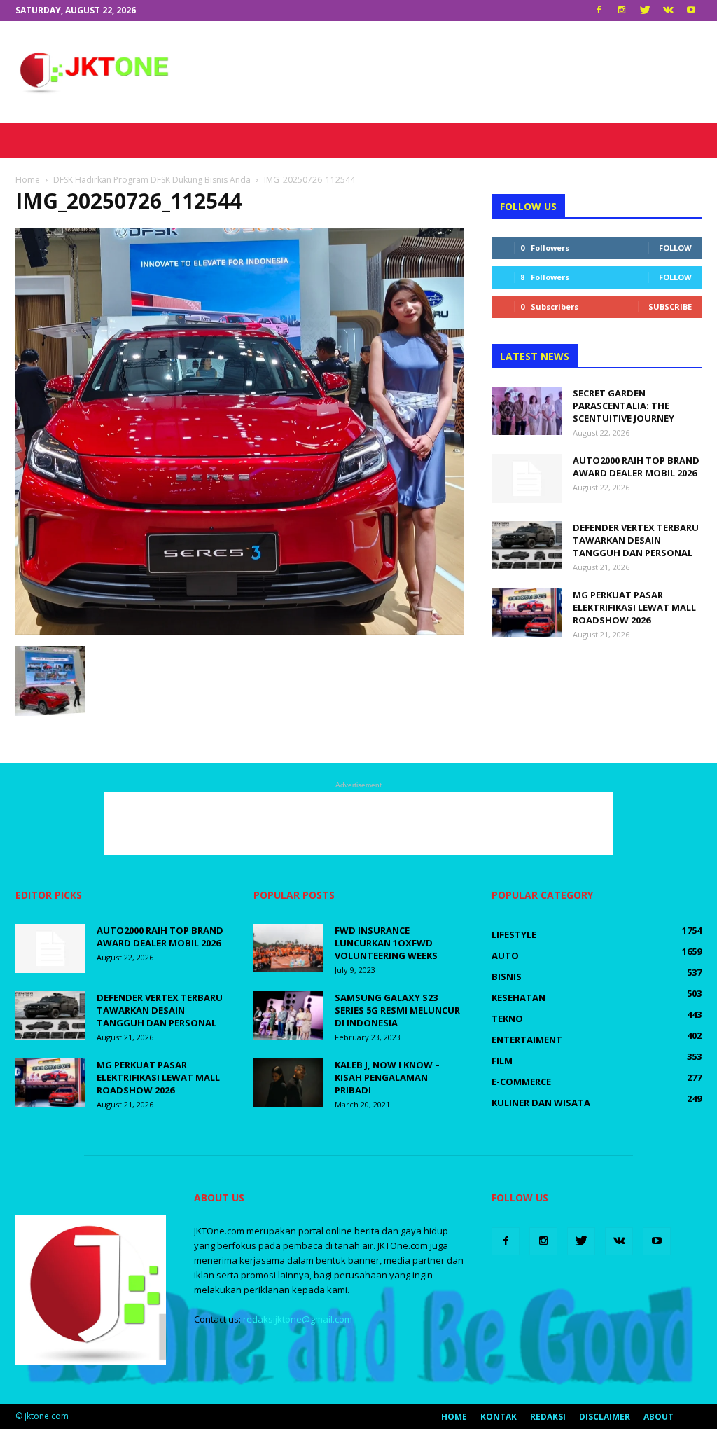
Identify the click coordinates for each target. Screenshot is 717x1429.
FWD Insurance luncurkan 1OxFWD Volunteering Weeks (387, 943)
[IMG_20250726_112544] (239, 631)
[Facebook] (598, 10)
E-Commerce (521, 1081)
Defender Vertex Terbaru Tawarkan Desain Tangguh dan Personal (636, 540)
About (658, 1417)
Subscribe (670, 306)
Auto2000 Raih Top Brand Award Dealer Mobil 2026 (636, 466)
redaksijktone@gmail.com (297, 1319)
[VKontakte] (667, 10)
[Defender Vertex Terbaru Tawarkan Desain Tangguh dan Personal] (527, 545)
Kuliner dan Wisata (541, 1102)
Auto (505, 955)
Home (454, 1417)
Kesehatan (518, 997)
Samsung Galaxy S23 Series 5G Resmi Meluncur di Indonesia (397, 1010)
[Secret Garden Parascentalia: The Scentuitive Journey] (527, 411)
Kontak (498, 1417)
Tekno (507, 1018)
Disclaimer (604, 1417)
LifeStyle (514, 934)
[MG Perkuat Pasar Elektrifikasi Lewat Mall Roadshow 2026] (527, 612)
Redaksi (548, 1417)
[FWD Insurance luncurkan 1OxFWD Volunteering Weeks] (288, 948)
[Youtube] (691, 10)
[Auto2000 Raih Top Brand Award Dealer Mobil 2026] (527, 478)
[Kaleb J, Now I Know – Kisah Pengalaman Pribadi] (288, 1082)
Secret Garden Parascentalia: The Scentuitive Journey (623, 405)
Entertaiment (527, 1039)
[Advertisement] (447, 72)
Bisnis (507, 976)
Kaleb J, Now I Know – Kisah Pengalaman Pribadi (387, 1077)
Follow (675, 247)
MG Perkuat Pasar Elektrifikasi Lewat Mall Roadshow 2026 (634, 607)
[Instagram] (621, 10)
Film (502, 1060)
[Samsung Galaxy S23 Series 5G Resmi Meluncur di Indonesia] (288, 1015)
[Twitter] (644, 10)
